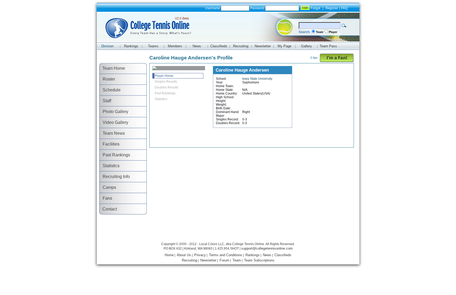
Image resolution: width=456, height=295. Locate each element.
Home (169, 255)
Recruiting (189, 260)
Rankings (252, 255)
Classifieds (282, 255)
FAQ (344, 8)
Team (319, 32)
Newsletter (208, 260)
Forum (224, 260)
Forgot (315, 8)
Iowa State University (257, 79)
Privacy (200, 255)
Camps (107, 187)
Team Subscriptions (259, 260)
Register (331, 8)
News (267, 255)
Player (333, 32)
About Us (184, 255)
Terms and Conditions (225, 255)
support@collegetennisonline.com (267, 248)
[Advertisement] (228, 229)
